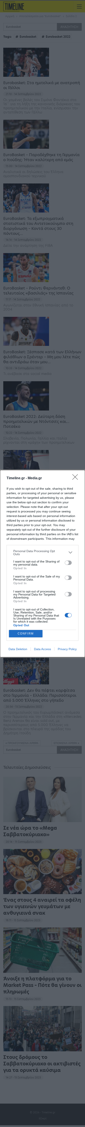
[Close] (76, 478)
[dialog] (42, 563)
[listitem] (42, 553)
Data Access (42, 649)
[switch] (68, 563)
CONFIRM (26, 633)
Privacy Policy (67, 649)
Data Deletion (17, 649)
